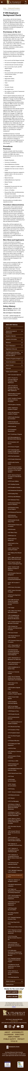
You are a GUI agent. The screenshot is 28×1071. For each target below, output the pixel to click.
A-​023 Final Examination (13, 456)
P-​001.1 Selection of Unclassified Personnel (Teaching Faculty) (13, 850)
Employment (14, 1037)
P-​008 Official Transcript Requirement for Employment (13, 903)
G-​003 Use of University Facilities (13, 672)
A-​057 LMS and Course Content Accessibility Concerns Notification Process (13, 602)
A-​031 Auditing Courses (13, 484)
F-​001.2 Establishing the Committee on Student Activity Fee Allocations (13, 617)
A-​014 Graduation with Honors (13, 442)
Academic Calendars (11, 336)
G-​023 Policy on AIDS (13, 761)
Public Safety (10, 1039)
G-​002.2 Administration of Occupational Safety (14, 663)
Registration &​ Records (11, 349)
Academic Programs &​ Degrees (13, 358)
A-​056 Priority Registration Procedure (14, 595)
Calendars (9, 1034)
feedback (14, 1006)
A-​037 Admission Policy (13, 499)
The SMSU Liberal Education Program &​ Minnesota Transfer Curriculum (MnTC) (13, 354)
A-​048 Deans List (12, 535)
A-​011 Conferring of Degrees (15, 434)
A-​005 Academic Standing (14, 404)
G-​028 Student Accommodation (12, 780)
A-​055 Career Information (14, 587)
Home (4, 8)
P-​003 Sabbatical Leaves (14, 867)
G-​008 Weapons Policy (13, 711)
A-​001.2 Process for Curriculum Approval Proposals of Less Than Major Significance (13, 388)
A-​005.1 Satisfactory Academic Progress (13, 408)
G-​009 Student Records (13, 714)
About (7, 1032)
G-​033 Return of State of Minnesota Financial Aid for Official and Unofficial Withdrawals (14, 807)
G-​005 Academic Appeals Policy (14, 688)
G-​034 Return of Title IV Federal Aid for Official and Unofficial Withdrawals (14, 814)
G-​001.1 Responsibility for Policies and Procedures (14, 646)
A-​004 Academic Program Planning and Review (14, 394)
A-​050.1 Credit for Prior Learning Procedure (13, 549)
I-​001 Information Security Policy (14, 827)
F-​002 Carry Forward (13, 632)
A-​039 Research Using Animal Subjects (13, 508)
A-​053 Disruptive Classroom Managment (14, 574)
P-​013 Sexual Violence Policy (15, 927)
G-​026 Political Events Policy (15, 773)
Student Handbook (10, 981)
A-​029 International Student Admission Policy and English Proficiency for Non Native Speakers (15, 469)
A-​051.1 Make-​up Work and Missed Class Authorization (14, 558)
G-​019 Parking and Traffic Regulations (14, 744)
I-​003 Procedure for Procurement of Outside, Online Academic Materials (14, 839)
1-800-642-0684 (14, 1021)
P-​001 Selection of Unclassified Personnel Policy (15, 844)
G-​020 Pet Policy (12, 748)
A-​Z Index (8, 328)
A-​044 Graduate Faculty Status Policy (13, 520)
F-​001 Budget (11, 607)
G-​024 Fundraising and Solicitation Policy (13, 764)
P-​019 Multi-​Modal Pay (13, 977)
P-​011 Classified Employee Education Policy (14, 918)
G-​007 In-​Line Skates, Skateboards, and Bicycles (14, 707)
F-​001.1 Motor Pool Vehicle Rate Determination (14, 611)
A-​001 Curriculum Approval (14, 374)
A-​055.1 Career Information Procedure (14, 591)
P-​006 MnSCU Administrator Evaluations (14, 885)
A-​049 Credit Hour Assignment (12, 539)
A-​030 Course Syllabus (13, 481)
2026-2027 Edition (12, 324)
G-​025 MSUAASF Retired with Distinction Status (15, 769)
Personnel (8, 368)
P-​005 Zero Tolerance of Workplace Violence (14, 880)
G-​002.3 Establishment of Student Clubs (14, 668)
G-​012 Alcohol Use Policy (14, 726)
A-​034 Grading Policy (13, 493)
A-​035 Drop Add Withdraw (14, 496)
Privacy (20, 1039)
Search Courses (10, 365)
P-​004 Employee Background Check (15, 876)
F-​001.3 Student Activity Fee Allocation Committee (14, 622)
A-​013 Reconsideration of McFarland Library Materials (14, 438)
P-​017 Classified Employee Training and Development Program (14, 960)
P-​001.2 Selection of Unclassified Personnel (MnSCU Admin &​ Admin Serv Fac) (15, 857)
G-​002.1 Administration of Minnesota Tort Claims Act (14, 658)
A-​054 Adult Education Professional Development (14, 578)
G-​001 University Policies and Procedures (15, 641)
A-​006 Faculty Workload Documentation (13, 418)
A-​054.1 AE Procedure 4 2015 (13, 583)
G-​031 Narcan (11, 798)
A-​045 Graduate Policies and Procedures (15, 525)
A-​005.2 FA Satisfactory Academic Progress (13, 413)
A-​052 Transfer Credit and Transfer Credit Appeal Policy (15, 563)
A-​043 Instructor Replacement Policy (12, 516)
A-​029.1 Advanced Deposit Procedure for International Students (14, 476)
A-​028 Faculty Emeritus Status (13, 463)
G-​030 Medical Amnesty (13, 795)
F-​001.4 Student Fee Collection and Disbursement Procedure (15, 628)
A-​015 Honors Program (13, 446)
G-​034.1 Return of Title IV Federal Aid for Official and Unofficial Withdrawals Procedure (14, 821)
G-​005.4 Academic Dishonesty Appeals (12, 702)
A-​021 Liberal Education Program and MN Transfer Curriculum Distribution (14, 451)
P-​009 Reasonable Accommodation (12, 909)
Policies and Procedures (14, 8)
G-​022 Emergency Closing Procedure (14, 757)
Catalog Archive (10, 984)
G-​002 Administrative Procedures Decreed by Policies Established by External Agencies (13, 652)
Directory (19, 1034)
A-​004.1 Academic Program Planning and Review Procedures (14, 400)
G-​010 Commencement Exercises (13, 718)
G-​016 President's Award (14, 732)
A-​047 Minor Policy (12, 532)
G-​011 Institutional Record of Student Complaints (15, 722)
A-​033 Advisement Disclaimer (15, 490)
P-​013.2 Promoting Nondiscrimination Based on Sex (15, 938)
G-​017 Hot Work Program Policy (14, 736)
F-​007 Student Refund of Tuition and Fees (14, 636)
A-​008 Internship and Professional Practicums (14, 422)
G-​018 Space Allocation (13, 740)
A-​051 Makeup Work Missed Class (14, 553)
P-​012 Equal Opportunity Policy (14, 923)
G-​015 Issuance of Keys (13, 729)
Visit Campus (12, 992)
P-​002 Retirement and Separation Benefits (13, 863)
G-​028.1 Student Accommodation (12, 785)
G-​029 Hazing (11, 789)
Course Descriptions (11, 362)
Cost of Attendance (10, 345)
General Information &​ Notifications (11, 332)
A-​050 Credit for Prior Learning (13, 544)
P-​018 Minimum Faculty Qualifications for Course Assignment (14, 966)
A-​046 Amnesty (11, 529)
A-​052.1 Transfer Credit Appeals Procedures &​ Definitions (13, 568)
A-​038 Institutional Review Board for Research (14, 503)
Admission (8, 342)
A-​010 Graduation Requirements (12, 430)
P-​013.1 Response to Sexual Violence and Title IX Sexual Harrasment (14, 931)
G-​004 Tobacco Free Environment (13, 683)
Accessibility (17, 1032)
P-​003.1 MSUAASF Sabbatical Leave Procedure (15, 871)
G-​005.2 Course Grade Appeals (13, 697)
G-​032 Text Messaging (13, 801)
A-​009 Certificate (12, 426)
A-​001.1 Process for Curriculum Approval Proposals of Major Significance (13, 380)
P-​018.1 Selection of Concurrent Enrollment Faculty (13, 972)
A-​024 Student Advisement (14, 459)
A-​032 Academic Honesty (14, 487)
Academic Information (11, 339)
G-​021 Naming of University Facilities (14, 752)
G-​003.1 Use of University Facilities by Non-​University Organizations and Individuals (15, 678)
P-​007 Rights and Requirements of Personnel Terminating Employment (14, 891)
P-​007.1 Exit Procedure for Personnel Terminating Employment (14, 897)
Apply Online (12, 996)
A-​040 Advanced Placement (14, 512)
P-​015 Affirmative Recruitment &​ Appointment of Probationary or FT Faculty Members (15, 953)
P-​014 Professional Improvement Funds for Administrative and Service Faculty (14, 945)
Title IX (14, 1041)
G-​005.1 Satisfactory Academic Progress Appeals (15, 693)
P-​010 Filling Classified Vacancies (13, 913)
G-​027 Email (11, 776)
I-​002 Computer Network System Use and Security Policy (14, 833)
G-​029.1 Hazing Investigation (15, 792)
